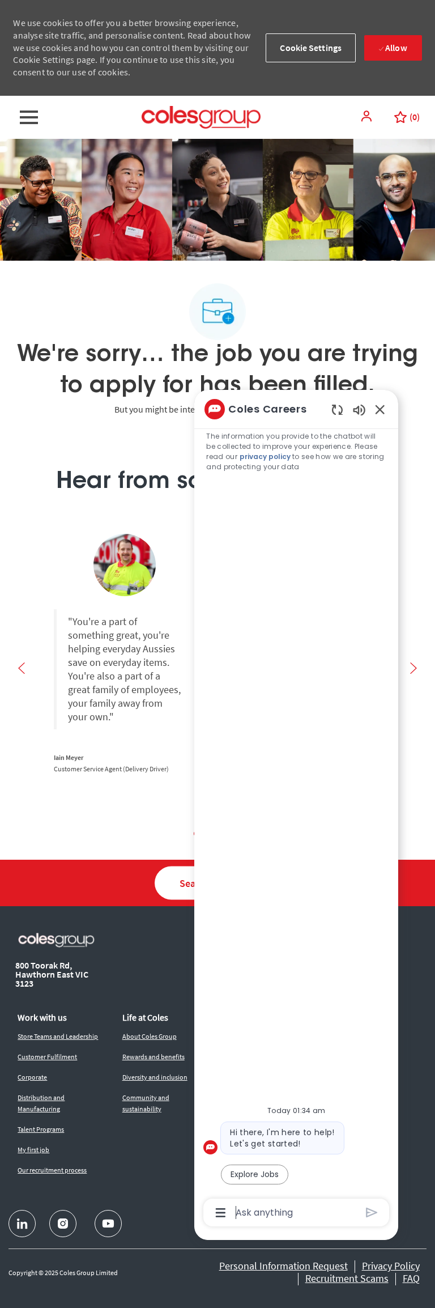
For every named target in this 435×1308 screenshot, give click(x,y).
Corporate (32, 1077)
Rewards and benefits (153, 1056)
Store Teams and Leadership (58, 1036)
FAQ (411, 1278)
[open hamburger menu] (28, 117)
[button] (368, 116)
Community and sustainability (145, 1103)
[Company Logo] (201, 116)
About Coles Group (149, 1036)
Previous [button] (21, 668)
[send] (372, 1212)
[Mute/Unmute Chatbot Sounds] (359, 409)
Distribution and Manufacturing (41, 1103)
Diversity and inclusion (154, 1077)
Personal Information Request (283, 1265)
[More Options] (221, 1213)
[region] (296, 810)
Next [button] (413, 668)
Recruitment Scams (347, 1278)
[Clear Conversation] (337, 409)
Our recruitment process (52, 1170)
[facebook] (22, 1223)
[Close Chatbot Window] (380, 409)
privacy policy (265, 456)
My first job (33, 1149)
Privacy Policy (391, 1265)
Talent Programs (41, 1129)
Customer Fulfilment (47, 1056)
